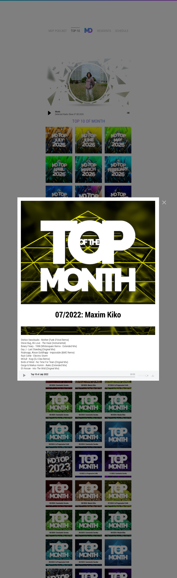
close (164, 202)
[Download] (152, 375)
